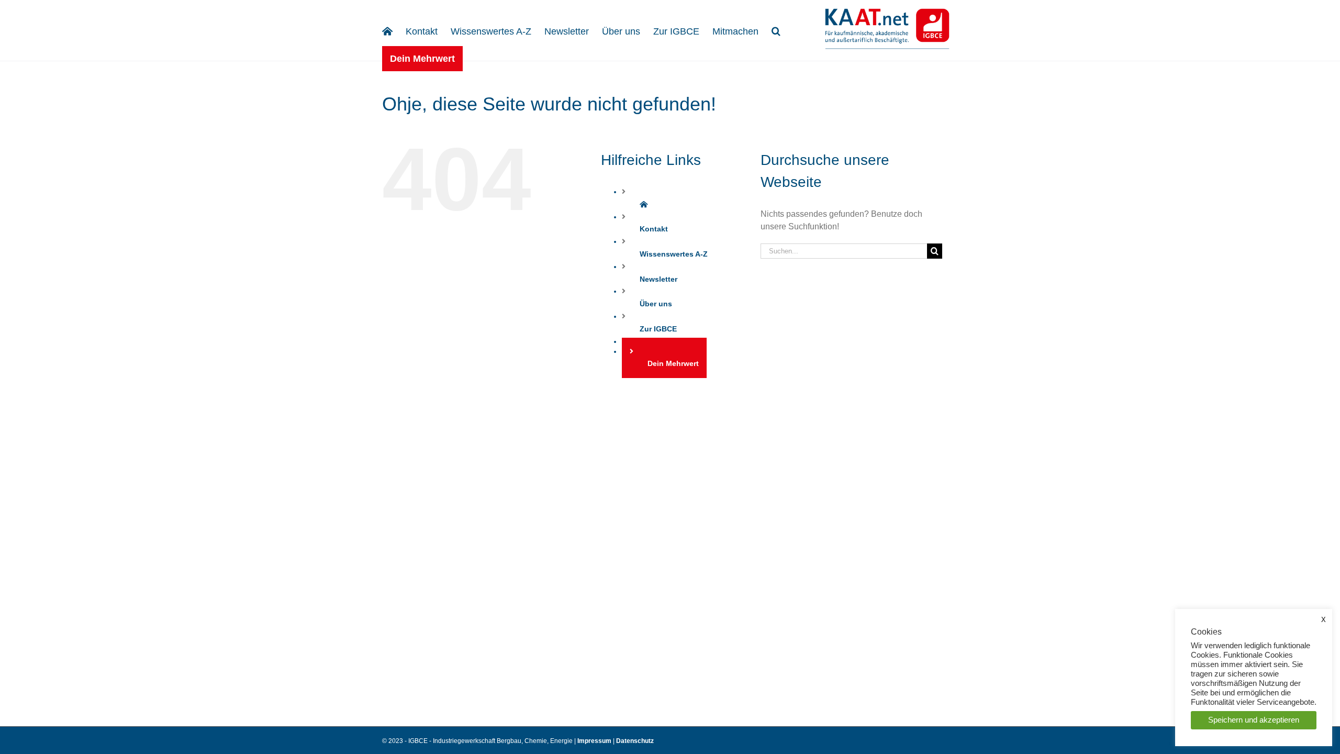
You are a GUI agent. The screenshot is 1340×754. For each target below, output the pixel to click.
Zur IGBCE (658, 329)
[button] (776, 30)
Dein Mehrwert (673, 363)
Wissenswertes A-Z (674, 254)
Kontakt (654, 229)
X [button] (1323, 620)
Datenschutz (635, 741)
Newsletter (658, 279)
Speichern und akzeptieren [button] (1253, 720)
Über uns (656, 304)
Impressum (595, 741)
